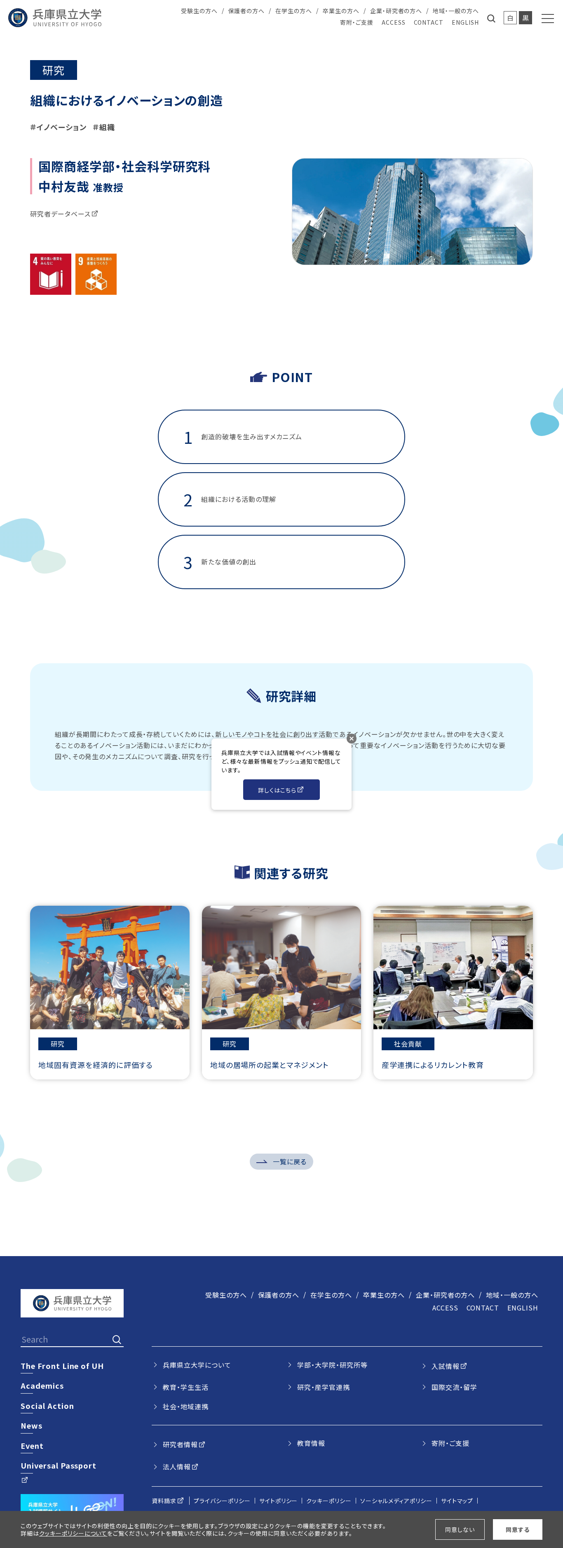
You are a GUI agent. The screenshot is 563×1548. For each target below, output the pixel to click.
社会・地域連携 (186, 1406)
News (31, 1425)
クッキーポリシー (329, 1501)
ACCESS (394, 22)
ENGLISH (465, 22)
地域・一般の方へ (456, 11)
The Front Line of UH (62, 1365)
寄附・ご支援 (356, 22)
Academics (42, 1385)
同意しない (460, 1529)
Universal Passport (58, 1465)
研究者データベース (60, 214)
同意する (518, 1529)
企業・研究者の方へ (396, 11)
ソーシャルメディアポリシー (396, 1501)
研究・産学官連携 (323, 1387)
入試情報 (446, 1366)
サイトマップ (457, 1501)
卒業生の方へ (341, 11)
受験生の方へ (199, 11)
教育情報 (311, 1443)
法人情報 (177, 1466)
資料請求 (164, 1501)
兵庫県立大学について (197, 1365)
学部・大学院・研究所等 (332, 1365)
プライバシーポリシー (222, 1501)
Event (32, 1445)
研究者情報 (180, 1444)
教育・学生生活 (186, 1387)
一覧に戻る (290, 1161)
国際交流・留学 (454, 1387)
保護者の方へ (246, 11)
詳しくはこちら (277, 790)
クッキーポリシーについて (73, 1533)
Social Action (47, 1405)
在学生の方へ (293, 11)
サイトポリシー (278, 1501)
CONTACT (429, 22)
